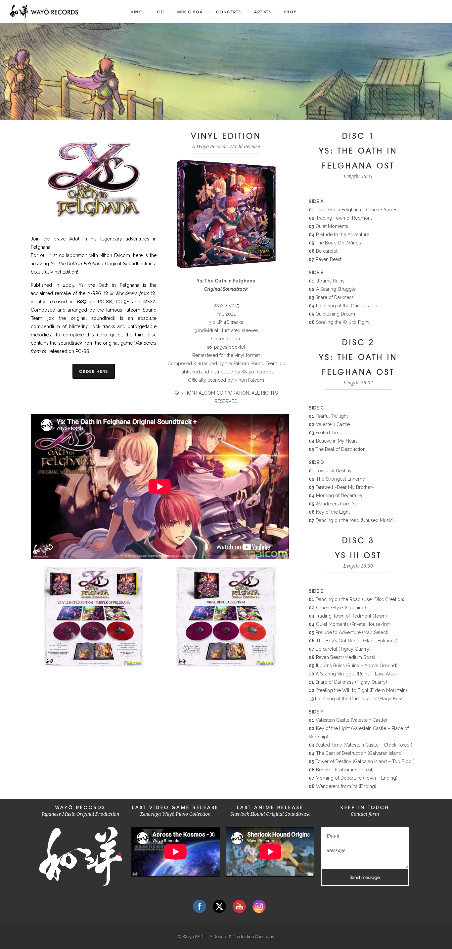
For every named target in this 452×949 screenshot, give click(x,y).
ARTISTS (262, 11)
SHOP (290, 11)
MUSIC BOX (190, 11)
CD (160, 11)
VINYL (137, 11)
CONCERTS (228, 11)
